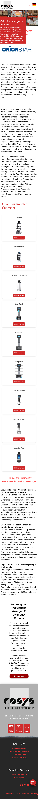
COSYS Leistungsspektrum (19, 752)
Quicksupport (19, 778)
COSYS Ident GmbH (19, 755)
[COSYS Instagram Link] (21, 786)
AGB (18, 794)
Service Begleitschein (19, 775)
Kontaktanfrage (19, 676)
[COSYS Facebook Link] (25, 786)
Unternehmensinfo (19, 749)
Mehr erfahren (19, 238)
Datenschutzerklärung (30, 794)
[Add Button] (33, 782)
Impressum (10, 794)
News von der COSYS (19, 758)
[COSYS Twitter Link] (28, 786)
